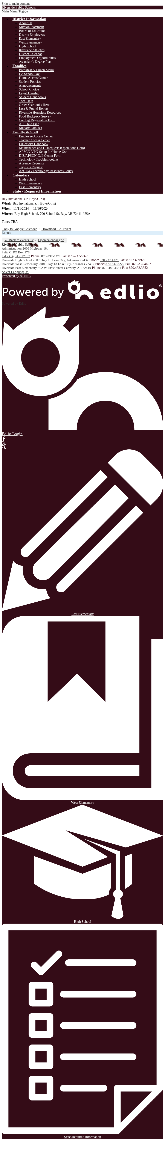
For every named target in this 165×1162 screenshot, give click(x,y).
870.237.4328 (109, 260)
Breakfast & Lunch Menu (36, 70)
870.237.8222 (114, 264)
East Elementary (30, 38)
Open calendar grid (51, 240)
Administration (12, 248)
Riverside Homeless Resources (40, 112)
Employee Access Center (36, 136)
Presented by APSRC (16, 276)
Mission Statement (31, 27)
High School (27, 46)
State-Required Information (82, 1137)
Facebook (4, 439)
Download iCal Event (56, 229)
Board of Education (32, 31)
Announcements (30, 85)
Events (6, 233)
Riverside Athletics (31, 50)
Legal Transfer (29, 93)
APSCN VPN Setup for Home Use (43, 152)
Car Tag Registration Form (37, 120)
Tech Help (26, 101)
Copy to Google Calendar (19, 229)
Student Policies (30, 81)
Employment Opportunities (37, 58)
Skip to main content (16, 3)
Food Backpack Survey (35, 116)
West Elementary (30, 42)
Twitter (4, 443)
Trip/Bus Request (31, 167)
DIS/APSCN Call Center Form (40, 155)
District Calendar (30, 54)
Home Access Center (33, 78)
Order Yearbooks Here (34, 105)
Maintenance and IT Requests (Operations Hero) (52, 148)
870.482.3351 (111, 267)
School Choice (29, 89)
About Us (25, 23)
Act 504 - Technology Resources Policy (46, 171)
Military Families (30, 128)
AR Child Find (29, 124)
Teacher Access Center (34, 140)
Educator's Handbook (33, 144)
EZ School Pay (29, 74)
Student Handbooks (32, 97)
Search (4, 447)
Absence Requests (31, 163)
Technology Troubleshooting (38, 159)
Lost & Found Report (33, 108)
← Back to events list (19, 240)
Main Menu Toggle (15, 11)
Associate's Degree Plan (35, 61)
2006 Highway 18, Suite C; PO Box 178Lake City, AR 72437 (25, 252)
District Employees (32, 34)
